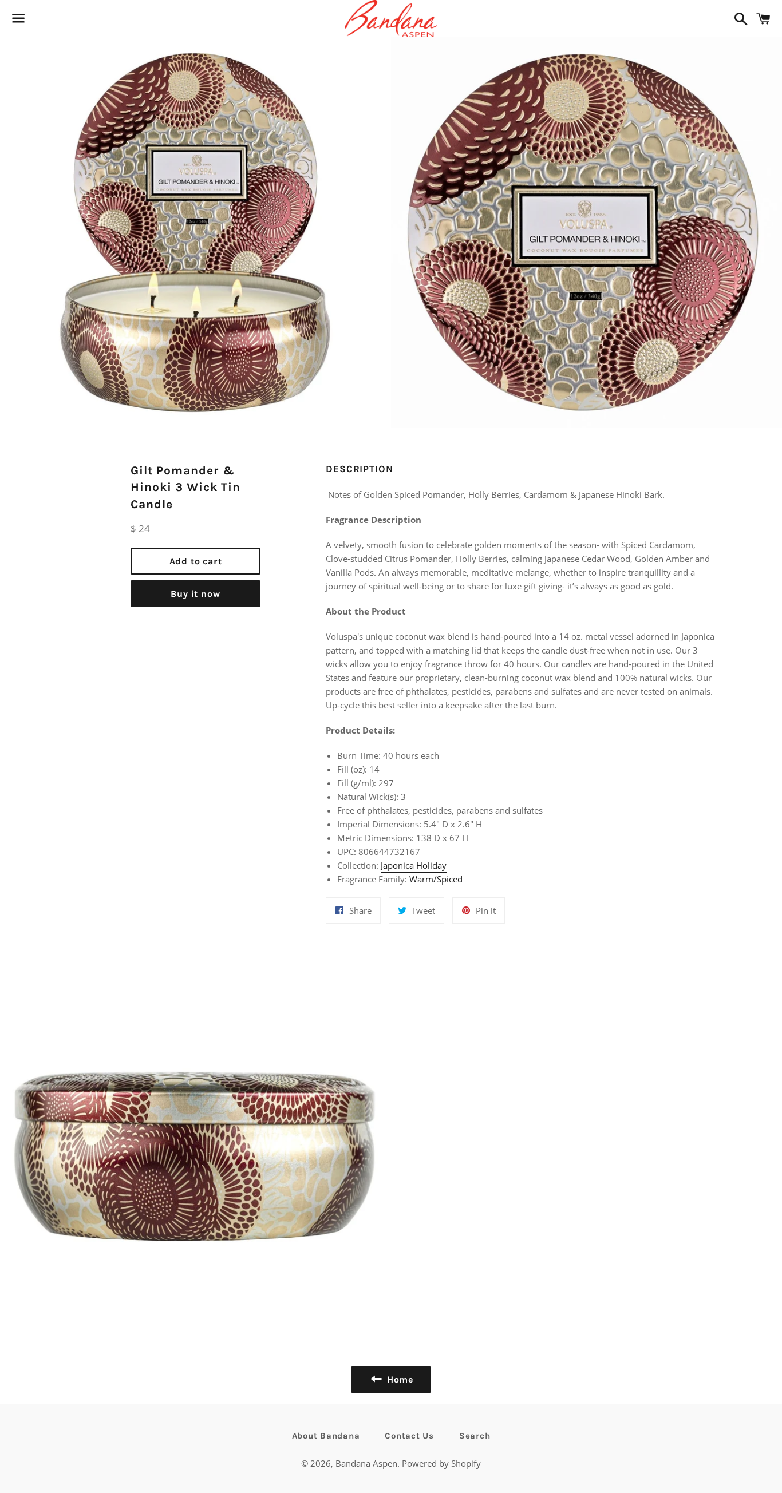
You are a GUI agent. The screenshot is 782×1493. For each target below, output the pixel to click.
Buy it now (195, 593)
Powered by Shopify (441, 1463)
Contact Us (409, 1436)
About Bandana (326, 1436)
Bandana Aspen (366, 1463)
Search (475, 1436)
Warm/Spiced (436, 879)
